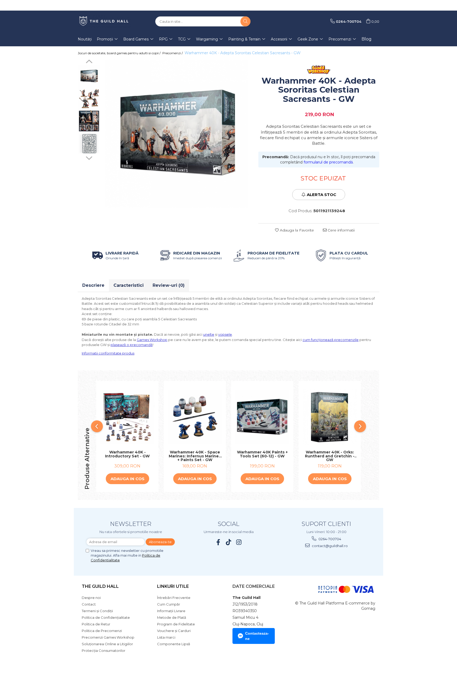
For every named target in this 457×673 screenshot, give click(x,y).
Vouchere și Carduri (174, 631)
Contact (89, 604)
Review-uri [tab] (169, 285)
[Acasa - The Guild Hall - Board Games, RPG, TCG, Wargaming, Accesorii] (104, 21)
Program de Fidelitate (176, 624)
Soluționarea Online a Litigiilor (107, 644)
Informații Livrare (171, 611)
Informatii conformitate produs (108, 353)
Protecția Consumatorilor (103, 650)
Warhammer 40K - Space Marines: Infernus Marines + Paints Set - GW (195, 456)
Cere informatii (341, 230)
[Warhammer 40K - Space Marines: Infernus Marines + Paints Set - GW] (195, 417)
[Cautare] (245, 21)
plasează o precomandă (132, 345)
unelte (208, 334)
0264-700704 (329, 539)
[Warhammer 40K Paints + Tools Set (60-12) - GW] (262, 417)
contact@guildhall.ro (329, 546)
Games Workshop (152, 340)
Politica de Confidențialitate (106, 617)
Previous (89, 62)
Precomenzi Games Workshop (108, 637)
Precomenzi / (173, 53)
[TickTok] (228, 542)
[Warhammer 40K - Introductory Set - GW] (127, 417)
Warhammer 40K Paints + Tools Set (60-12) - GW (262, 454)
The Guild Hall (100, 586)
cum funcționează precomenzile (331, 340)
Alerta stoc (321, 194)
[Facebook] (218, 542)
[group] (176, 134)
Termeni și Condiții (97, 611)
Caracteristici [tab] (128, 285)
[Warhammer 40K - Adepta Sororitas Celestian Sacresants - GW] (176, 134)
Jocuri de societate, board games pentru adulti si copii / (119, 53)
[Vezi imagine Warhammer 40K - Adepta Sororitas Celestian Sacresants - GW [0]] (89, 76)
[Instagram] (239, 542)
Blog (367, 39)
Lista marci (166, 637)
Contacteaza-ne (257, 636)
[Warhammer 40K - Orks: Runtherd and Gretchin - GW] (330, 417)
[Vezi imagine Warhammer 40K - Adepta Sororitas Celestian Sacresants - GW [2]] (89, 121)
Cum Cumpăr (168, 604)
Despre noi (91, 597)
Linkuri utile (173, 586)
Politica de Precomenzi (102, 631)
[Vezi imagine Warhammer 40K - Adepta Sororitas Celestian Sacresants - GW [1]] (89, 99)
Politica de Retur (96, 624)
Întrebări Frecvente (173, 597)
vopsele (225, 334)
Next (89, 157)
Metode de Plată (171, 617)
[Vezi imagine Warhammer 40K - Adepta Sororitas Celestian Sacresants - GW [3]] (89, 143)
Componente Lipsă (173, 644)
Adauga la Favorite (296, 230)
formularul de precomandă (328, 162)
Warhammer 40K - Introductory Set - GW (127, 454)
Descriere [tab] (93, 285)
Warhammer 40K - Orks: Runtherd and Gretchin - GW (329, 456)
